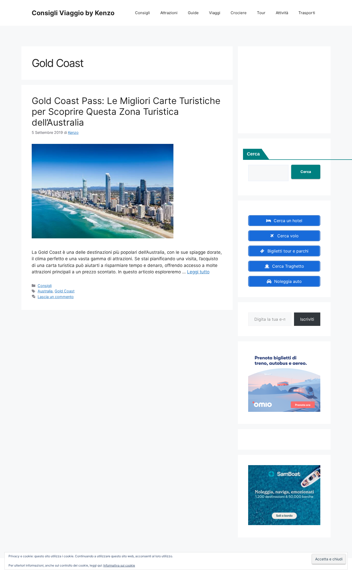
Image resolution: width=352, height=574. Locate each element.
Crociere (239, 12)
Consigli (142, 12)
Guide (193, 12)
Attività (282, 12)
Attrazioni (169, 12)
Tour (261, 12)
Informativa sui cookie (119, 565)
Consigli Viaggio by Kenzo (73, 13)
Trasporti (306, 12)
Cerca (253, 153)
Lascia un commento (56, 296)
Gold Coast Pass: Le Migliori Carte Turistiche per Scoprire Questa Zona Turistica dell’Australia (126, 111)
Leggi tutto (198, 271)
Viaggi (214, 12)
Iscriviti (307, 319)
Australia (45, 291)
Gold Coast (64, 291)
